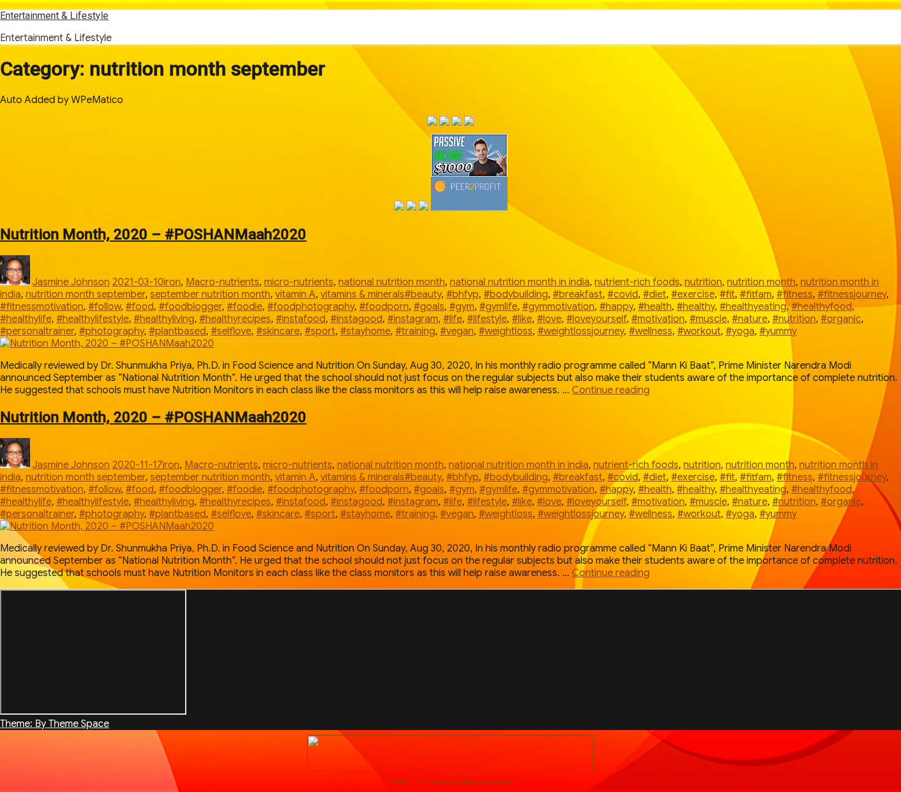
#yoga (740, 331)
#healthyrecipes (235, 319)
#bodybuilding (516, 294)
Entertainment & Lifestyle (54, 15)
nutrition (703, 282)
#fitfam (756, 294)
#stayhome (365, 331)
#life (452, 319)
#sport (320, 331)
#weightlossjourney (581, 331)
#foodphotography (310, 307)
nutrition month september (85, 294)
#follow (104, 307)
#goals (429, 307)
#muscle (708, 319)
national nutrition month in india (520, 282)
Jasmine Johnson (71, 282)
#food (140, 307)
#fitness (795, 294)
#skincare (278, 331)
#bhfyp (462, 294)
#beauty (423, 294)
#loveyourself (596, 319)
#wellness (650, 331)
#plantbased (177, 331)
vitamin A (295, 294)
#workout (699, 331)
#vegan (457, 331)
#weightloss (506, 331)
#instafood (300, 319)
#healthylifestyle (92, 319)
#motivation (658, 319)
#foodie (244, 307)
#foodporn (384, 307)
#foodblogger (190, 307)
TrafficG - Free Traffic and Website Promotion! (450, 782)
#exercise (693, 294)
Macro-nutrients (222, 282)
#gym (461, 307)
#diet (654, 294)
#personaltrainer (37, 331)
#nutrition (794, 319)
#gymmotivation (558, 307)
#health (655, 307)
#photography (111, 331)
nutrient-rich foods (637, 282)
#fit (727, 294)
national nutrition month (391, 282)
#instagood (356, 319)
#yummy (778, 331)
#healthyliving (164, 319)
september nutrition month (210, 294)
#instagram (412, 319)
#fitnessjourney (852, 294)
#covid (622, 294)
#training (415, 331)
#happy (616, 307)
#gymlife (498, 307)
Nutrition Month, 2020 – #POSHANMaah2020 (153, 234)
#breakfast (578, 294)
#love (549, 319)
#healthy (696, 307)
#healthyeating (753, 307)
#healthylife (25, 319)
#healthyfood (821, 307)
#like (522, 319)
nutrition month (761, 282)
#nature (749, 319)
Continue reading (611, 390)
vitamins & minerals (363, 294)
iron (172, 282)
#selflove (231, 331)
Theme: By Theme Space (54, 724)
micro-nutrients (298, 282)
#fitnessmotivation (41, 307)
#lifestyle (487, 319)
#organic (841, 319)
